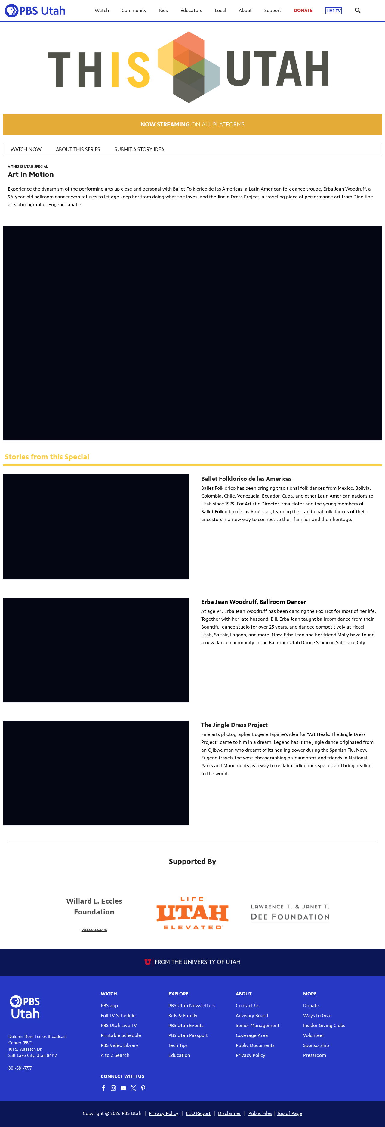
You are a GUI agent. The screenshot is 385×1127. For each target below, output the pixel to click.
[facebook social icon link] (106, 1091)
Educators (191, 10)
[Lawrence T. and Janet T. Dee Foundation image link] (291, 913)
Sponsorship (316, 1045)
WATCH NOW (26, 149)
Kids (163, 10)
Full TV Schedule (118, 1015)
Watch (102, 10)
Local (220, 10)
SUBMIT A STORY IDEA (139, 149)
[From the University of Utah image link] (193, 962)
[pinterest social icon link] (145, 1091)
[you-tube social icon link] (126, 1091)
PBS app (109, 1005)
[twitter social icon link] (135, 1091)
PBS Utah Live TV (119, 1025)
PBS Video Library (119, 1045)
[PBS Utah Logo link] (37, 10)
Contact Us (248, 1005)
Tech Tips (178, 1045)
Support (272, 10)
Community (134, 10)
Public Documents (255, 1045)
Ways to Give (317, 1015)
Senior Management (257, 1025)
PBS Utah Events (186, 1025)
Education (179, 1055)
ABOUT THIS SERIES (78, 149)
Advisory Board (252, 1015)
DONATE (303, 10)
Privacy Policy (250, 1055)
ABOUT (244, 994)
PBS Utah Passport (188, 1035)
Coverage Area (252, 1035)
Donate (311, 1005)
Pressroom (314, 1055)
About (245, 10)
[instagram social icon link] (116, 1091)
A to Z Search (115, 1055)
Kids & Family (182, 1015)
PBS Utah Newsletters (191, 1005)
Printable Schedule (121, 1035)
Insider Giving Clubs (324, 1025)
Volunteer (313, 1035)
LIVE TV (333, 10)
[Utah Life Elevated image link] (192, 913)
